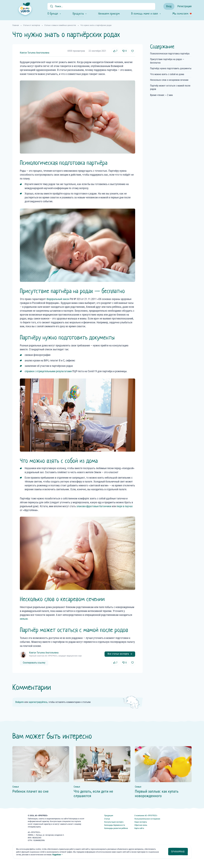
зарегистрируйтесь (38, 702)
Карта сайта (139, 828)
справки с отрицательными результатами (48, 371)
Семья (15, 786)
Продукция (108, 815)
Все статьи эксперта (118, 653)
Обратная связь (140, 825)
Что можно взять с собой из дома (167, 74)
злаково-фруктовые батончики (93, 506)
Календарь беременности (114, 825)
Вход (169, 6)
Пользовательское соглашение (147, 819)
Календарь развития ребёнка (116, 828)
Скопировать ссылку (34, 662)
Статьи (107, 819)
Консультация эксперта (113, 822)
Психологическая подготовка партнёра (170, 53)
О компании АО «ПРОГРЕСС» (145, 815)
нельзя (24, 618)
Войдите (19, 702)
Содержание (162, 46)
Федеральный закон (57, 299)
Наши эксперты (140, 822)
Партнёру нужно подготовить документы (170, 68)
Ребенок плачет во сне (30, 791)
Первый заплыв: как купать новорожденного (156, 793)
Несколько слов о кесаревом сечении (169, 80)
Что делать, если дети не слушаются (93, 793)
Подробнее (56, 854)
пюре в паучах (124, 506)
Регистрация (184, 6)
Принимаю (178, 851)
